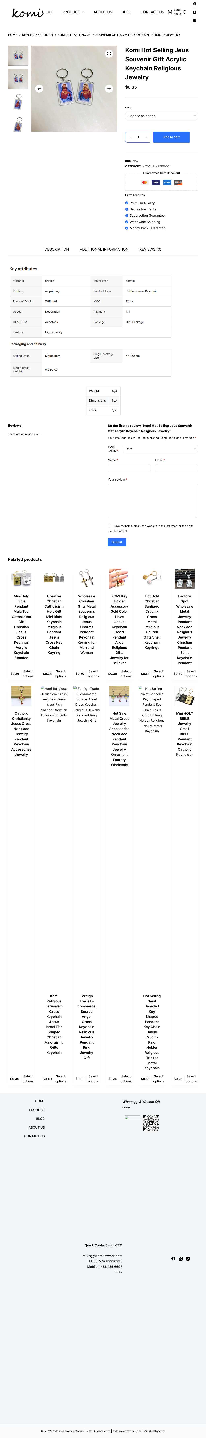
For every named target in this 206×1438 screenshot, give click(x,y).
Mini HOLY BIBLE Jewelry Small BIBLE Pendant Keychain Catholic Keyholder (184, 734)
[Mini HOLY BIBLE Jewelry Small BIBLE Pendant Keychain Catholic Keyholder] (184, 696)
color (129, 107)
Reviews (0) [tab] (150, 249)
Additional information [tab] (104, 249)
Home (47, 12)
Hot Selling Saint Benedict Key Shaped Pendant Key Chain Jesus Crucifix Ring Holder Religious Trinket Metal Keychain (152, 1032)
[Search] (185, 12)
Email (160, 460)
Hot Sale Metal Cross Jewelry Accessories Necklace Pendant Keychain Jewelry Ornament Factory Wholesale (119, 739)
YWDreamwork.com (127, 1431)
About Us (103, 12)
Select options (28, 673)
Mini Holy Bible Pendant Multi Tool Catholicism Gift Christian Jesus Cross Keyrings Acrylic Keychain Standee (21, 627)
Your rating (113, 448)
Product (71, 12)
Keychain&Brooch (157, 166)
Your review (117, 479)
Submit (117, 542)
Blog (126, 12)
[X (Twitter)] (194, 12)
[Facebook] (194, 4)
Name (113, 460)
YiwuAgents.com (98, 1431)
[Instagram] (194, 20)
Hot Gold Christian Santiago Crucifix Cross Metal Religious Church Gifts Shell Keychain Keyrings (152, 622)
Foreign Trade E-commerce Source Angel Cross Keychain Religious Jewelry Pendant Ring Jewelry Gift (86, 1027)
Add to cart (171, 137)
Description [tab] (57, 249)
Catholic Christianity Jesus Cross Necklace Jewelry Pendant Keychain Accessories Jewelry (21, 734)
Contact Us (152, 12)
